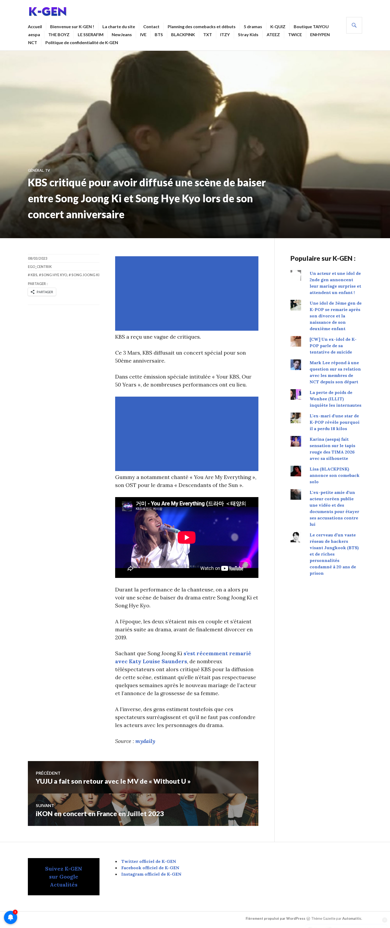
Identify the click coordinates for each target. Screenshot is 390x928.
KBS (34, 275)
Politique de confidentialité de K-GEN (81, 42)
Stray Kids (248, 34)
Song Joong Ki (85, 275)
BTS (159, 34)
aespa (34, 34)
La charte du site (118, 26)
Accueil (35, 26)
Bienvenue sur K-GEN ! (72, 26)
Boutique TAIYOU (311, 26)
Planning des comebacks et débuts (202, 26)
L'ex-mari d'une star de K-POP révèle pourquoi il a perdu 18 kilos (334, 422)
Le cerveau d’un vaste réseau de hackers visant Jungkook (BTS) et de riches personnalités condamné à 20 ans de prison (334, 554)
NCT (32, 42)
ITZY (225, 34)
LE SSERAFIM (90, 34)
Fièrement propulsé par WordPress (275, 918)
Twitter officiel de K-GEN (148, 861)
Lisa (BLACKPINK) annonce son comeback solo (334, 475)
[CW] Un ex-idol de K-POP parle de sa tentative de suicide (333, 346)
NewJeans (122, 34)
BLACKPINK (183, 34)
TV (47, 170)
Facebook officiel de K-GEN (150, 867)
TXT (207, 34)
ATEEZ (273, 34)
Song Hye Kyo (54, 275)
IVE (143, 34)
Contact (151, 26)
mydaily (145, 741)
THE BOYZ (59, 34)
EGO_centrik (40, 266)
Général (36, 170)
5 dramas (253, 26)
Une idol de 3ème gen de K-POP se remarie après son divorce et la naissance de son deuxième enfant (336, 315)
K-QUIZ (277, 26)
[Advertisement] (187, 293)
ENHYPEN (320, 34)
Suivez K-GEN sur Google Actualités (63, 876)
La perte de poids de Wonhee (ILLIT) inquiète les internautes (335, 399)
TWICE (295, 34)
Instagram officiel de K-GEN (151, 874)
